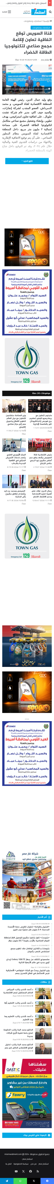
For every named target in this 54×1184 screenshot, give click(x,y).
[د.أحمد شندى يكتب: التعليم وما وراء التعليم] (43, 1020)
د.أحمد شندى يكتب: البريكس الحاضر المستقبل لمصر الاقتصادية (18, 991)
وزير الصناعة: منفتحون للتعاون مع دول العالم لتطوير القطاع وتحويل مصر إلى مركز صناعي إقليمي (16, 421)
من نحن (33, 1164)
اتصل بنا (9, 1164)
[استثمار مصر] (34, 11)
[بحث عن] (50, 12)
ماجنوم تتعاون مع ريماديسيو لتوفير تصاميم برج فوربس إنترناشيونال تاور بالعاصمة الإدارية (40, 420)
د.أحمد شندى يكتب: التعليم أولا (18, 1003)
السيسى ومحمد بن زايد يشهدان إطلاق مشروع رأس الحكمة (15, 494)
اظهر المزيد (28, 161)
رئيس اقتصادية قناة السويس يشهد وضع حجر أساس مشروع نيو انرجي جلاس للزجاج (40, 459)
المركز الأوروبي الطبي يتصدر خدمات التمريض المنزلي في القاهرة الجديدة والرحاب (16, 459)
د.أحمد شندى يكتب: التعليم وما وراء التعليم (18, 1018)
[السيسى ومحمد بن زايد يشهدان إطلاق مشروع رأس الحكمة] (14, 481)
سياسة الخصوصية (21, 1164)
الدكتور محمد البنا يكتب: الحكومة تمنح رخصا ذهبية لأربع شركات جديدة (18, 1033)
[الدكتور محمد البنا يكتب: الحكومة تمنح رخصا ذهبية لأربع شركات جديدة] (43, 1033)
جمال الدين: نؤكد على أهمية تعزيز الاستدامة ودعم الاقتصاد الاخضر (42, 494)
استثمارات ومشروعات (33, 21)
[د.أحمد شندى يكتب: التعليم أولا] (43, 1007)
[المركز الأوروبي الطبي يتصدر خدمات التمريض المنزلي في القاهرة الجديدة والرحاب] (14, 445)
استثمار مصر (45, 59)
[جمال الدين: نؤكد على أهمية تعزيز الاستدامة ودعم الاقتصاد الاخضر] (40, 481)
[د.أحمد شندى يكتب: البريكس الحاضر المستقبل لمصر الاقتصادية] (43, 993)
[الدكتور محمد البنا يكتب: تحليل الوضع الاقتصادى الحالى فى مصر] (43, 1048)
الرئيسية (46, 21)
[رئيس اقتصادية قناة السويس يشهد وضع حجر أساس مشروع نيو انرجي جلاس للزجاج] (40, 445)
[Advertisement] (27, 200)
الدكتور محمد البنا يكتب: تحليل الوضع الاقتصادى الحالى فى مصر (19, 1046)
